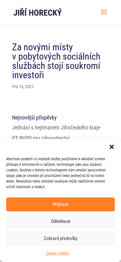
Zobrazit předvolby (60, 238)
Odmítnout (60, 221)
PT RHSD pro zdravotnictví (40, 138)
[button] (112, 147)
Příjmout (60, 204)
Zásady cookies (57, 253)
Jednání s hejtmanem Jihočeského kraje (56, 127)
